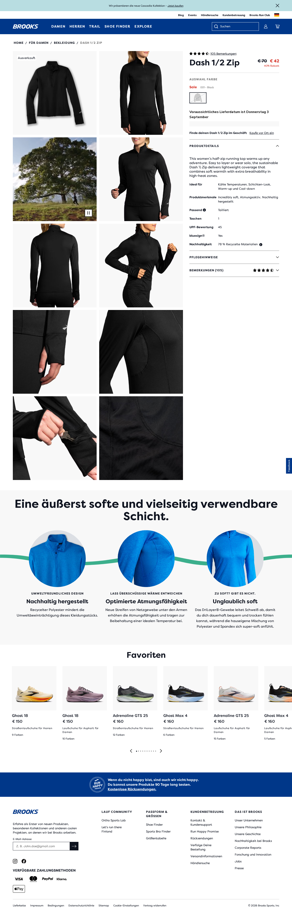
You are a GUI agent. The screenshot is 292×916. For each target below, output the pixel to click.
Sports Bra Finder (158, 831)
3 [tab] (140, 751)
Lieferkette (19, 905)
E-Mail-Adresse (22, 839)
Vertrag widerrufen (154, 905)
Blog (181, 15)
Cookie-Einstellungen (126, 905)
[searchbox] (237, 26)
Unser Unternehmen (249, 820)
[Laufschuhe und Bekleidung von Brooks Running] (25, 26)
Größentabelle (156, 838)
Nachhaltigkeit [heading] (200, 244)
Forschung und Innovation (253, 854)
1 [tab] (136, 751)
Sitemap (104, 905)
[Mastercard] (33, 879)
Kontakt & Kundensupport (201, 822)
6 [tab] (146, 751)
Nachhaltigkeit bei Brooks (253, 841)
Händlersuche (209, 15)
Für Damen (39, 42)
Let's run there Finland (112, 829)
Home (19, 42)
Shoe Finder (154, 824)
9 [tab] (153, 751)
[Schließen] (277, 5)
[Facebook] (24, 861)
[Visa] (19, 879)
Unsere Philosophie (248, 827)
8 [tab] (151, 751)
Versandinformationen (206, 856)
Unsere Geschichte (248, 834)
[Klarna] (62, 879)
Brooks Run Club (259, 15)
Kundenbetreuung (234, 15)
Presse (239, 868)
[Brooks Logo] (46, 812)
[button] (55, 93)
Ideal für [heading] (195, 184)
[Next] (161, 751)
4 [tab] (142, 751)
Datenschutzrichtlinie (81, 905)
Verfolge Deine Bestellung (200, 847)
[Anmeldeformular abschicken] (74, 846)
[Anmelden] (265, 26)
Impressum (36, 905)
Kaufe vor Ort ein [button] (261, 133)
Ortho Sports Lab (114, 820)
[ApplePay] (19, 889)
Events (192, 15)
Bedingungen (56, 905)
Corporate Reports (248, 847)
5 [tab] (144, 751)
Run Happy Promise (204, 831)
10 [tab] (155, 751)
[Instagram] (15, 861)
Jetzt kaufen (175, 5)
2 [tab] (138, 751)
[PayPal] (47, 879)
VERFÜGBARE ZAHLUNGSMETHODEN (44, 870)
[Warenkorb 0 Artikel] (277, 26)
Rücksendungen (201, 838)
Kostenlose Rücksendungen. (132, 789)
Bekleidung (64, 42)
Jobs (238, 861)
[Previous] (131, 751)
